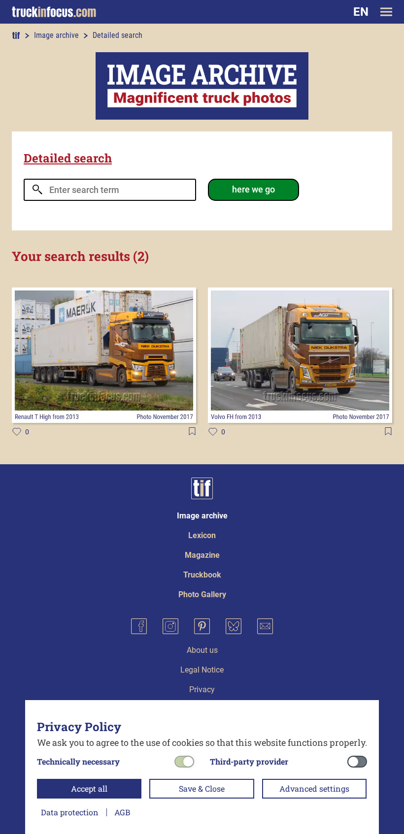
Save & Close (202, 788)
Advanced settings (314, 788)
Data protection (70, 812)
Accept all (89, 788)
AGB (122, 812)
